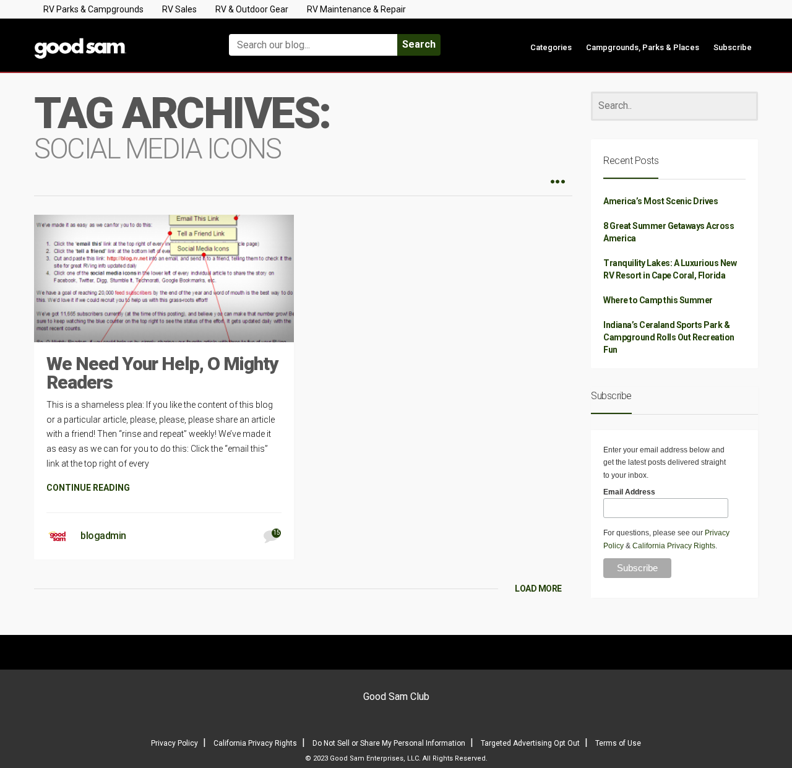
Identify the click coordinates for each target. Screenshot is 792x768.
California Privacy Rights (673, 545)
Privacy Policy (174, 743)
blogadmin (103, 535)
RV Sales (179, 9)
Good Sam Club (396, 696)
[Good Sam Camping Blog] (117, 39)
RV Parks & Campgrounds (93, 9)
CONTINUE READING (88, 488)
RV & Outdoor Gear (251, 9)
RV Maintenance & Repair (356, 9)
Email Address (629, 492)
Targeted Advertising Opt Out (530, 743)
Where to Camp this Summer (658, 300)
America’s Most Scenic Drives (660, 201)
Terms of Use (618, 743)
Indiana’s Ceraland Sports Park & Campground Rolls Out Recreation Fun (668, 337)
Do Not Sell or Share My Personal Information (388, 743)
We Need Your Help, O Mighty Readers (162, 373)
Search (419, 44)
